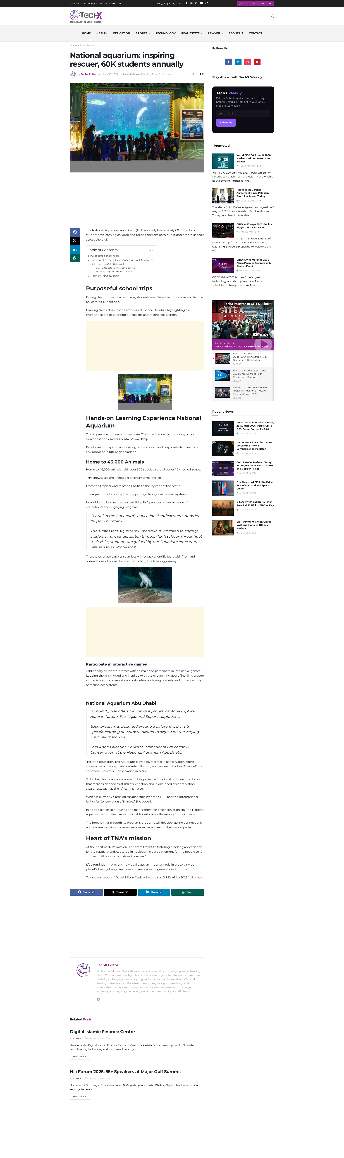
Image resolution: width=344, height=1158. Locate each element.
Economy (89, 3)
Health (102, 33)
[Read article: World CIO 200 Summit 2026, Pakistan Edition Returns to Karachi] (223, 161)
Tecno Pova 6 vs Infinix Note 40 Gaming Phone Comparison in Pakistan (254, 445)
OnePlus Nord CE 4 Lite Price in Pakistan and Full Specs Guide (254, 485)
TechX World (115, 3)
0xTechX (78, 1038)
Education (121, 33)
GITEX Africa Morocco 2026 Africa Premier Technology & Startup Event (253, 263)
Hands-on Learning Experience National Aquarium (121, 260)
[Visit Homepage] (86, 16)
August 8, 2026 (246, 201)
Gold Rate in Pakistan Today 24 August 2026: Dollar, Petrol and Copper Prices (255, 465)
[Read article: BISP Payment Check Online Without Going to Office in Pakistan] (223, 527)
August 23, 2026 (95, 1038)
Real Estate (190, 33)
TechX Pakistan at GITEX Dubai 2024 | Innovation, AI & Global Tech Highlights (266, 346)
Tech (101, 3)
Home (86, 33)
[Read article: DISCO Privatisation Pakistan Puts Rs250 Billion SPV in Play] (223, 508)
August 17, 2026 (246, 166)
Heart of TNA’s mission (104, 275)
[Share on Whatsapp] (75, 258)
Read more (81, 1056)
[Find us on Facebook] (228, 62)
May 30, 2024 (110, 74)
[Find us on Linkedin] (238, 62)
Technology (166, 33)
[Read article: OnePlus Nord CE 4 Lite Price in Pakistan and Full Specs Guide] (223, 488)
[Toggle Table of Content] (149, 251)
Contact (255, 33)
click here (197, 877)
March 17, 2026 (246, 270)
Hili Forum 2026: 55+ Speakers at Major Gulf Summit (125, 1071)
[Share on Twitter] (75, 241)
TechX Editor (89, 74)
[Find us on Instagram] (247, 62)
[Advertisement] (137, 203)
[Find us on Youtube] (257, 62)
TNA (140, 230)
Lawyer (214, 33)
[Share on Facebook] (75, 232)
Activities (75, 3)
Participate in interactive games (118, 268)
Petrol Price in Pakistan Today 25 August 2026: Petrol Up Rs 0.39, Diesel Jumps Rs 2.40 (255, 425)
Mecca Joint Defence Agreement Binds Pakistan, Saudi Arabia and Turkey (252, 193)
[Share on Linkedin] (75, 249)
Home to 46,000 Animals (110, 264)
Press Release (87, 45)
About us (235, 33)
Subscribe (226, 122)
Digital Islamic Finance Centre (102, 1031)
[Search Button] (272, 16)
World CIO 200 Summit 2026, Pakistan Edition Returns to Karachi (253, 158)
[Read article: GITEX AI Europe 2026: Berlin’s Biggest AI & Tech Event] (223, 230)
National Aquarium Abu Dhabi (114, 271)
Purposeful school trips (104, 255)
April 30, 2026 (245, 232)
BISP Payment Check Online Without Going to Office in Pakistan (253, 525)
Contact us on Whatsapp (257, 3)
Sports (141, 33)
